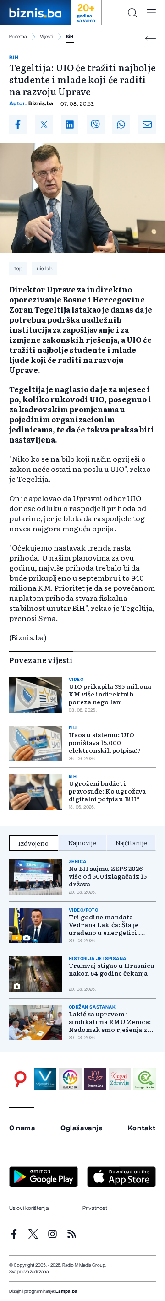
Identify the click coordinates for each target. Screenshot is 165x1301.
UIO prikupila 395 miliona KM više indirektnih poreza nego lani (110, 694)
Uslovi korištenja (29, 1208)
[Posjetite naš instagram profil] (52, 1234)
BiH (70, 36)
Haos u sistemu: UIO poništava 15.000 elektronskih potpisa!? (105, 742)
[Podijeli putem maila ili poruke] (147, 124)
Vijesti (46, 36)
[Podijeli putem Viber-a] (95, 124)
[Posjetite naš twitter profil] (33, 1234)
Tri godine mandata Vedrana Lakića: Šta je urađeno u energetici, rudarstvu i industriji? (105, 924)
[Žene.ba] (95, 1079)
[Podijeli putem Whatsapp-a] (121, 124)
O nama (22, 1128)
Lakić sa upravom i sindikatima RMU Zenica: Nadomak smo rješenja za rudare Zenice (110, 1021)
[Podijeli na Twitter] (44, 124)
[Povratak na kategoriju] (150, 38)
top (18, 268)
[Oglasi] (20, 1079)
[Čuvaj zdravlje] (120, 1079)
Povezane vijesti (41, 659)
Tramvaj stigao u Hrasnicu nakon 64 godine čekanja (111, 969)
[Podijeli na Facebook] (18, 124)
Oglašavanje (81, 1128)
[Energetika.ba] (144, 1079)
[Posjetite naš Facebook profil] (14, 1234)
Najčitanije (131, 842)
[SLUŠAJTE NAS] (70, 1079)
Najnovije (82, 842)
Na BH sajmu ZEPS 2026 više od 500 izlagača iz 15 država (108, 876)
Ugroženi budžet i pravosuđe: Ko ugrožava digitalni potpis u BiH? (107, 791)
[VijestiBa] (45, 1079)
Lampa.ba (66, 1291)
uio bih (45, 268)
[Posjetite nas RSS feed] (72, 1234)
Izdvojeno (33, 843)
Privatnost (94, 1208)
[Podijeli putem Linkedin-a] (70, 124)
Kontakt (142, 1128)
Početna (18, 36)
